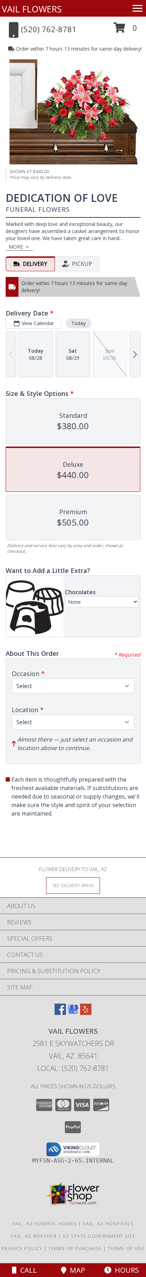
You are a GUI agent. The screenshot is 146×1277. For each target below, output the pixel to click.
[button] (125, 30)
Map (75, 1270)
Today (78, 323)
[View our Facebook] (60, 1013)
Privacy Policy (21, 1248)
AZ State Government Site (99, 1236)
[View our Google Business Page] (73, 1013)
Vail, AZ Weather (34, 1236)
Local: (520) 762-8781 (73, 1068)
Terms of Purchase (75, 1248)
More (16, 246)
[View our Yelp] (85, 1013)
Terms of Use (126, 1248)
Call (27, 1270)
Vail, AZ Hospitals (108, 1223)
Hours (125, 1270)
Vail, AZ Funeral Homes (44, 1223)
